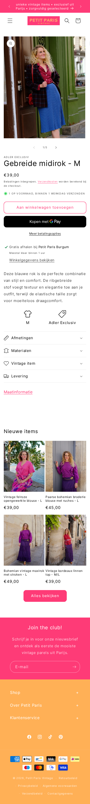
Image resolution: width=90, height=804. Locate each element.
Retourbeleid (68, 778)
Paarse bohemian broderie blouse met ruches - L (66, 499)
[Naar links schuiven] (34, 147)
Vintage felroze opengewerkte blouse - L (23, 499)
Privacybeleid (28, 786)
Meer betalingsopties (45, 233)
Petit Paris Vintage (39, 778)
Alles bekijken (45, 595)
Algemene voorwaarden (60, 786)
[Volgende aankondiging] (80, 6)
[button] (10, 20)
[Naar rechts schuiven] (56, 147)
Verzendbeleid (32, 793)
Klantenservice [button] (25, 717)
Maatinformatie (18, 391)
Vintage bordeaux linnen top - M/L (64, 573)
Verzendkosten (48, 181)
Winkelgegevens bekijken (31, 260)
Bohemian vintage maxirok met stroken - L (24, 573)
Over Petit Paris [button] (26, 705)
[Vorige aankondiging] (9, 6)
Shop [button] (15, 692)
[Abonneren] (74, 667)
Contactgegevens (60, 793)
